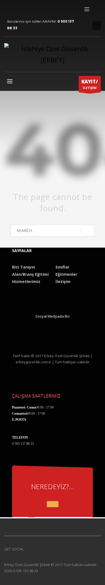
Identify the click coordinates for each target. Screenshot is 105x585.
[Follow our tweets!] (36, 549)
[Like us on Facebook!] (28, 549)
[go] (88, 231)
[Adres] (61, 549)
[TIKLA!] (53, 504)
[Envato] (53, 549)
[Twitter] (17, 8)
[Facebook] (8, 8)
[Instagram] (25, 8)
